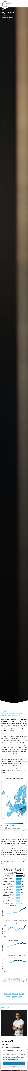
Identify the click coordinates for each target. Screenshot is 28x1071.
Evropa (21, 993)
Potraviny (14, 997)
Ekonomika (14, 993)
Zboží (20, 997)
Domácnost (7, 993)
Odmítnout (14, 1066)
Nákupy (8, 997)
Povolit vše (14, 1063)
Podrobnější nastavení (12, 1059)
